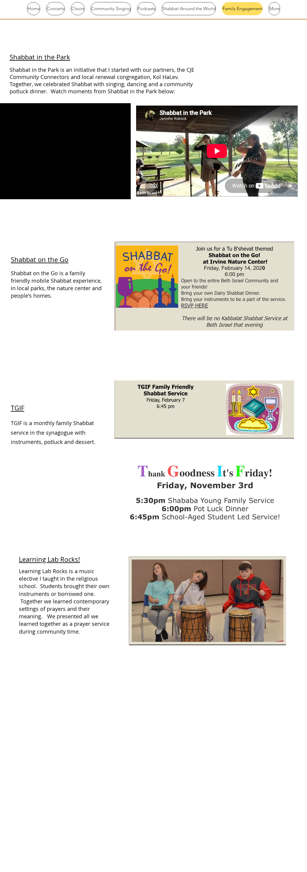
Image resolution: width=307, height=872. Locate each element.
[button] (123, 192)
